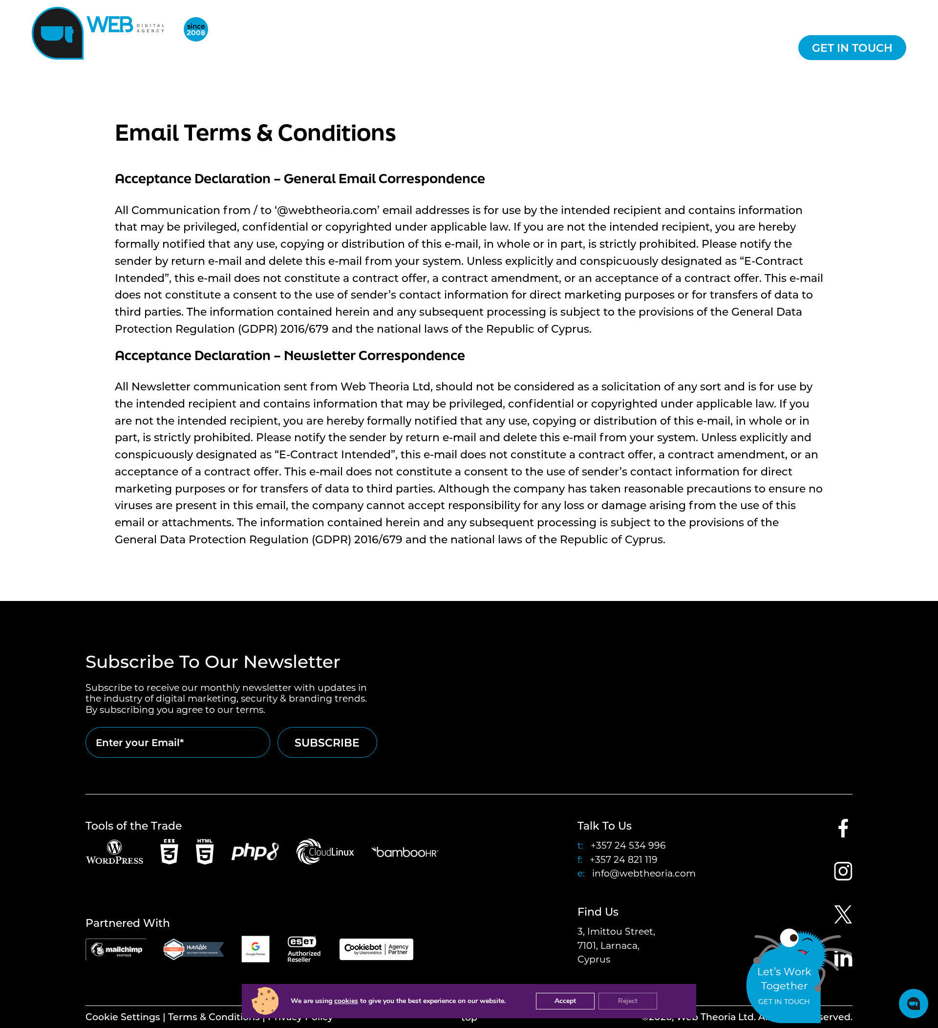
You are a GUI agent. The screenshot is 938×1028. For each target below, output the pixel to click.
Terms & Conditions (214, 1016)
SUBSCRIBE (327, 742)
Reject (628, 1001)
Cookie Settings (122, 1016)
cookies (346, 1001)
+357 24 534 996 (628, 845)
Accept (565, 1001)
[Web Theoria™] (101, 33)
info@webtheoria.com (644, 873)
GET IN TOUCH (852, 48)
